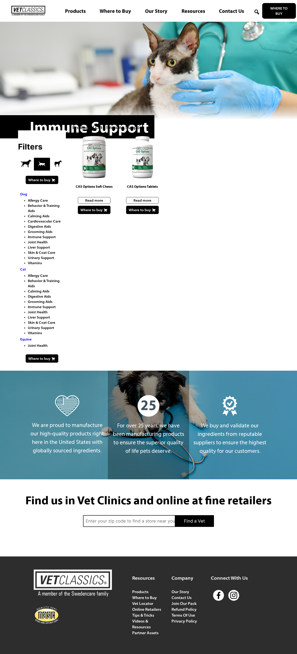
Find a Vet (194, 521)
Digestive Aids (39, 226)
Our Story (180, 591)
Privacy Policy (184, 621)
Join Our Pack (184, 603)
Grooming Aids (40, 231)
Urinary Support (41, 258)
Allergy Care (38, 200)
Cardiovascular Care (44, 221)
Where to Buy (279, 11)
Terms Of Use (183, 615)
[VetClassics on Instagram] (233, 591)
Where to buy (91, 210)
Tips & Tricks (143, 615)
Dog (23, 194)
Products (81, 127)
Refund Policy (184, 609)
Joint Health (38, 242)
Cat (98, 127)
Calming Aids (38, 216)
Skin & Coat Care (41, 252)
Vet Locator (142, 603)
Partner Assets (145, 632)
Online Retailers (146, 609)
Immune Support (42, 237)
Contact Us (182, 597)
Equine (26, 339)
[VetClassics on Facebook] (218, 591)
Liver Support (39, 247)
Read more (94, 200)
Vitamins (35, 263)
